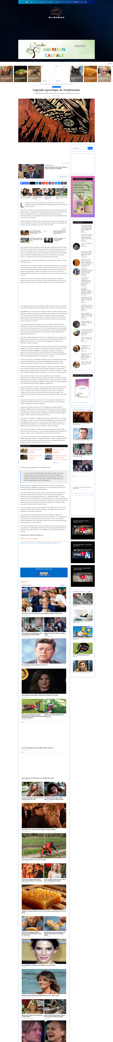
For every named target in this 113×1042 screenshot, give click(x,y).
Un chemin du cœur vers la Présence (80, 402)
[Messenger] (59, 183)
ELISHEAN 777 (24, 581)
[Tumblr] (40, 183)
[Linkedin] (37, 183)
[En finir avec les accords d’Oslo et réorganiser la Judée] (76, 340)
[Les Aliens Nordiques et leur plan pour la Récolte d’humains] (76, 324)
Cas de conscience (54, 84)
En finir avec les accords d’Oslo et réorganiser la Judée (86, 339)
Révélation (50, 1)
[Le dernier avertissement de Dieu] (76, 246)
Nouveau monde (42, 1)
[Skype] (56, 183)
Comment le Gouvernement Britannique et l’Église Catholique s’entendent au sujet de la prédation (87, 291)
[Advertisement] (56, 29)
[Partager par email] (62, 183)
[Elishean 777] (56, 13)
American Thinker (28, 538)
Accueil (42, 84)
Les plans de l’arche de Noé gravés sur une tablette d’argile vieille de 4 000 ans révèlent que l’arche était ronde (86, 262)
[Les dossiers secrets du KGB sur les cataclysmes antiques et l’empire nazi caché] (76, 300)
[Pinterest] (43, 183)
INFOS (31, 1)
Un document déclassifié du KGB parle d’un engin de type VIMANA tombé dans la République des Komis (86, 228)
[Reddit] (46, 183)
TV (35, 1)
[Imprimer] (65, 183)
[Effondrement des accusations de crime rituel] (24, 457)
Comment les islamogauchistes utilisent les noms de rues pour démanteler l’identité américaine (87, 271)
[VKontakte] (49, 183)
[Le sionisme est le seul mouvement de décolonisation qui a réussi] (76, 348)
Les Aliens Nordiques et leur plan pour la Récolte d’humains (86, 323)
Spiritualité (57, 1)
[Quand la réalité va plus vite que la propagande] (24, 450)
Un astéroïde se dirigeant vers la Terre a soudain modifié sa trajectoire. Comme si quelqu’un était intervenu (87, 237)
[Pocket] (53, 183)
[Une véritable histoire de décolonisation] (48, 450)
